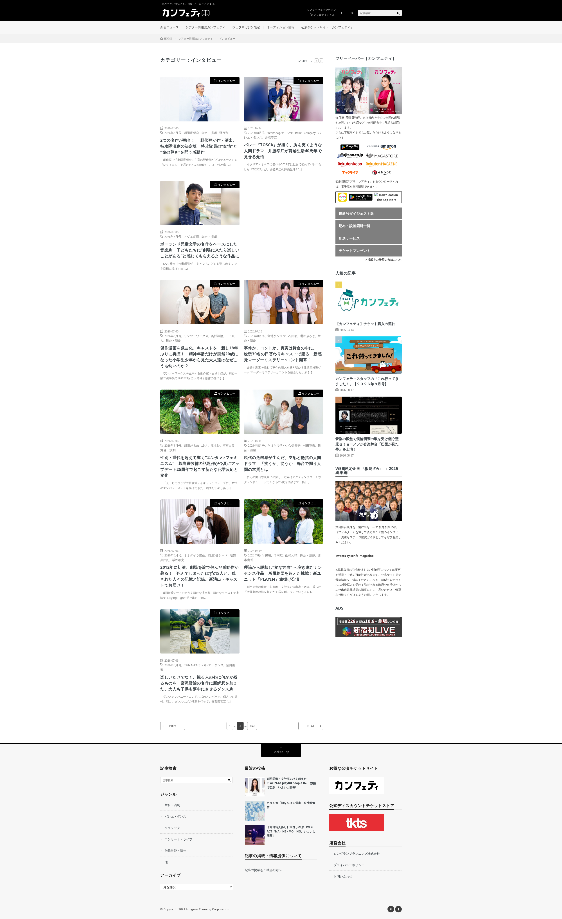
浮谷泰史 (178, 559)
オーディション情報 (280, 27)
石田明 (292, 335)
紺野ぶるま (307, 335)
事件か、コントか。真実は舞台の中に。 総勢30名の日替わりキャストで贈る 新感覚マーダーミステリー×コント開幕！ (283, 353)
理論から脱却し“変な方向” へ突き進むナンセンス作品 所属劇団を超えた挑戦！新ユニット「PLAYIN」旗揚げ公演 (283, 573)
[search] (398, 13)
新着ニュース (169, 27)
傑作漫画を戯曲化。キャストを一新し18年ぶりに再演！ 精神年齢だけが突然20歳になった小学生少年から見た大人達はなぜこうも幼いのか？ (199, 356)
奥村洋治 (217, 335)
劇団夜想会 (191, 132)
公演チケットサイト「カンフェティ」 (327, 27)
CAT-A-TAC (192, 664)
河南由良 (228, 445)
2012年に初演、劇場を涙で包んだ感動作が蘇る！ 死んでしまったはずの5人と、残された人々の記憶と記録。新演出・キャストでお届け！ (199, 576)
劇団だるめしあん (196, 445)
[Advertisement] (283, 226)
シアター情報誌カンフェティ (205, 27)
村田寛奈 (309, 445)
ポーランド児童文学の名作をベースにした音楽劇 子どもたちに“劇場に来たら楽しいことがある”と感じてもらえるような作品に (199, 249)
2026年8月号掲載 (259, 555)
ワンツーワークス (196, 335)
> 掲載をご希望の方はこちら (383, 260)
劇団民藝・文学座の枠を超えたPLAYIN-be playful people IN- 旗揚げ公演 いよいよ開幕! (291, 783)
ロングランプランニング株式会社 (357, 853)
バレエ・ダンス (212, 664)
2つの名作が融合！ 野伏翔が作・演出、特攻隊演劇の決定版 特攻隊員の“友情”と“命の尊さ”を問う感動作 (198, 146)
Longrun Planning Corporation (207, 909)
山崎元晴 (291, 555)
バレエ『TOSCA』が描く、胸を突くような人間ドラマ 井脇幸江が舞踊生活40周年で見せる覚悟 (283, 150)
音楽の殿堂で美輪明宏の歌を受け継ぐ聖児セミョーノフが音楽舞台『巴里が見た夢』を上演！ (367, 444)
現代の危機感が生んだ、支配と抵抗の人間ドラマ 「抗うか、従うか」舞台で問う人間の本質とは (282, 463)
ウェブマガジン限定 (246, 27)
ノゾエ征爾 (191, 236)
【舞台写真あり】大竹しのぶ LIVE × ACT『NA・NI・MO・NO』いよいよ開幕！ (291, 831)
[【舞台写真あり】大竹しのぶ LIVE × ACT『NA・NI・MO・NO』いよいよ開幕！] (255, 835)
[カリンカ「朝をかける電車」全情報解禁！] (255, 811)
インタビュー (226, 81)
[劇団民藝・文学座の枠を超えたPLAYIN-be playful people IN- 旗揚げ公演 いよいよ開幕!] (255, 786)
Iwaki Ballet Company (300, 132)
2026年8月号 (172, 132)
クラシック (172, 828)
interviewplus (275, 132)
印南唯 (278, 555)
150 (252, 726)
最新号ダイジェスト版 (356, 213)
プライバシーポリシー (349, 865)
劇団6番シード (218, 555)
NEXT (310, 726)
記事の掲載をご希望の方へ (263, 870)
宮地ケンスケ (276, 335)
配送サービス (349, 238)
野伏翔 (224, 132)
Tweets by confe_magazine (354, 556)
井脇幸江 (271, 137)
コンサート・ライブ (178, 839)
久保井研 (294, 445)
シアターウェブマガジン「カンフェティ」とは (321, 12)
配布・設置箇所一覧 (354, 225)
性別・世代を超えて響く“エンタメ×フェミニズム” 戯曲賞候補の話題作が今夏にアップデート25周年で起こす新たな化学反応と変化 (199, 466)
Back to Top (281, 752)
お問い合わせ (343, 876)
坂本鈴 (215, 445)
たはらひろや (276, 445)
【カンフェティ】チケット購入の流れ (365, 323)
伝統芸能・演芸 (175, 851)
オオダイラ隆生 (194, 555)
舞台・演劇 (209, 132)
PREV (172, 726)
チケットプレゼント (354, 250)
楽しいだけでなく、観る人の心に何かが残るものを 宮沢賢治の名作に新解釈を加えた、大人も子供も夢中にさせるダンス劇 (199, 683)
